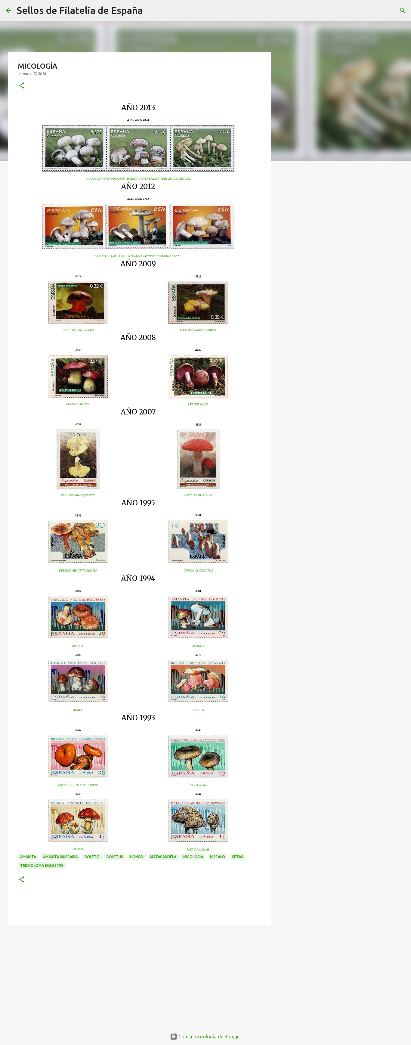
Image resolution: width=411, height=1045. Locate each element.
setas (237, 857)
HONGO (78, 710)
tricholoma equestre (41, 865)
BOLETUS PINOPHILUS (78, 330)
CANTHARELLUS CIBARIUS (198, 329)
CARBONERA (198, 785)
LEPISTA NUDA (198, 404)
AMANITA (198, 646)
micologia (193, 857)
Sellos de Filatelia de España (80, 10)
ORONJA (78, 849)
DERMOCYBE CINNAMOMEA (78, 570)
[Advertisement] (139, 976)
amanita (28, 857)
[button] (21, 86)
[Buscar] (151, 10)
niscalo (217, 857)
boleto (92, 857)
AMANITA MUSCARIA (198, 495)
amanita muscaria (60, 857)
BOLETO (198, 710)
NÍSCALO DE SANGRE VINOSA (78, 785)
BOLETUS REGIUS (78, 404)
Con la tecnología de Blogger (209, 1036)
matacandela (163, 857)
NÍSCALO (78, 646)
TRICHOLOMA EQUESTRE (78, 495)
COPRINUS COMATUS (198, 570)
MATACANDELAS (198, 849)
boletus (115, 857)
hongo (136, 857)
